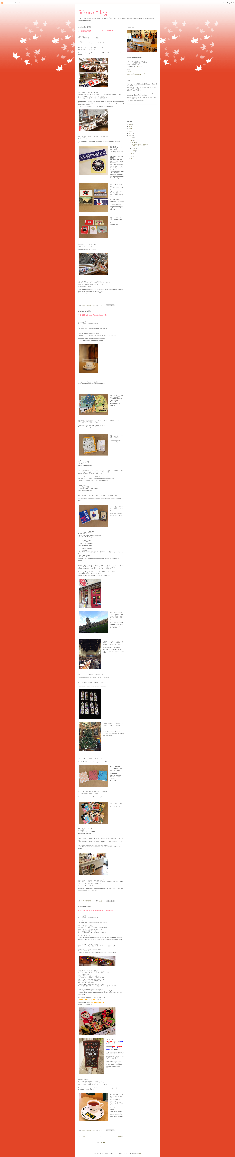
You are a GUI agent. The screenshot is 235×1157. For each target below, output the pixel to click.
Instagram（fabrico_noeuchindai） (136, 73)
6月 (132, 156)
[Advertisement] (111, 23)
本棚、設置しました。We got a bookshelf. (92, 315)
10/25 (133, 142)
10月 (132, 140)
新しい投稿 (82, 1136)
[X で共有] (110, 305)
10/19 (133, 148)
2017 (130, 133)
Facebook (129, 71)
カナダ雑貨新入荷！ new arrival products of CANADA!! (96, 31)
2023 (130, 124)
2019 (130, 128)
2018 (130, 131)
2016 (130, 135)
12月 (132, 137)
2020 (130, 126)
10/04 (133, 151)
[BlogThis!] (108, 305)
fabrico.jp (139, 66)
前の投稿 (120, 1136)
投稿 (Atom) (102, 1142)
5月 (132, 158)
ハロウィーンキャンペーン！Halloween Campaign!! (95, 910)
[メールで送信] (106, 305)
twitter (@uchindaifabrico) (134, 74)
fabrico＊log (92, 12)
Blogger (139, 1153)
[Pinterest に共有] (113, 305)
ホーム (101, 1136)
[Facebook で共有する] (112, 305)
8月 (132, 153)
